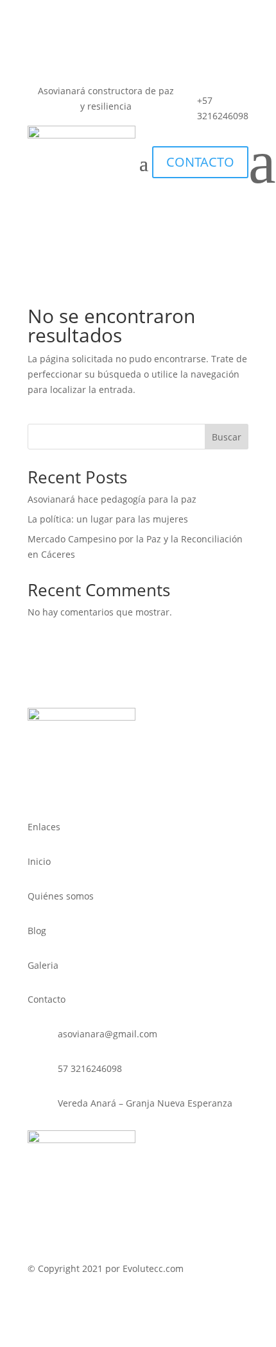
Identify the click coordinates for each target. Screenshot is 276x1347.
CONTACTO (200, 162)
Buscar (226, 437)
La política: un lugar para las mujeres (108, 519)
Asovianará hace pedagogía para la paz (112, 499)
